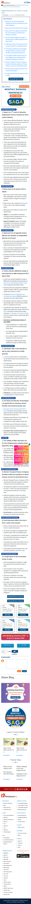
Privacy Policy (21, 902)
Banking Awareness (22, 809)
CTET (5, 880)
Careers (19, 845)
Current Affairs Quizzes (8, 839)
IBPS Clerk (6, 857)
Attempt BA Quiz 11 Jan (15, 79)
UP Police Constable (8, 892)
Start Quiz (7, 614)
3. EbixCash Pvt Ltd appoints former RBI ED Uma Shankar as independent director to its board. (15, 32)
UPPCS (5, 886)
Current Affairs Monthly (23, 807)
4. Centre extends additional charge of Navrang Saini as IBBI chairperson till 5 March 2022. (16, 39)
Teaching (6, 825)
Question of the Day (8, 803)
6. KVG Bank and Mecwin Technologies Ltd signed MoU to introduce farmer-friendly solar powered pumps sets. (15, 50)
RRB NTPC (6, 853)
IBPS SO (5, 855)
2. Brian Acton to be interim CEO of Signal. (16, 28)
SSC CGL (6, 876)
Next (30, 745)
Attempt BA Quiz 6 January (15, 601)
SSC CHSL (6, 873)
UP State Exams (7, 832)
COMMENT (24, 671)
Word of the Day (7, 807)
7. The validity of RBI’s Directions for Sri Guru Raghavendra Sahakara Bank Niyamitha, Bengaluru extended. (15, 57)
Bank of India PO (7, 861)
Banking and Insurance (9, 819)
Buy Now (15, 727)
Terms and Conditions (12, 902)
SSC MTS (6, 878)
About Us (20, 841)
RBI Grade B (6, 867)
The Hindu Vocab (7, 809)
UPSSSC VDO (7, 890)
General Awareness (22, 815)
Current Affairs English (23, 803)
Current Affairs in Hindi (23, 805)
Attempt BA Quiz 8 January (15, 596)
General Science (21, 821)
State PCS (6, 830)
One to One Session (22, 833)
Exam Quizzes (7, 837)
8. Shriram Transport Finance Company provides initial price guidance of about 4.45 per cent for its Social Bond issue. (15, 64)
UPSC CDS (6, 869)
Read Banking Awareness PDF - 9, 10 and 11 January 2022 (15, 637)
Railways (6, 817)
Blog (5, 805)
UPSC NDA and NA (8, 871)
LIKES (9, 651)
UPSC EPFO (6, 863)
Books (19, 835)
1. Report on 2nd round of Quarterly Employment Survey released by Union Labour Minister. (16, 23)
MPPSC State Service (8, 888)
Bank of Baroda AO (8, 865)
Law (4, 827)
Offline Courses (21, 827)
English (19, 819)
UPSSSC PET (7, 894)
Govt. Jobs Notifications (9, 815)
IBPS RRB (6, 859)
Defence (5, 821)
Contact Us (20, 843)
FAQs (19, 847)
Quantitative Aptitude (22, 817)
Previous (1, 745)
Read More (6, 755)
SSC (5, 823)
